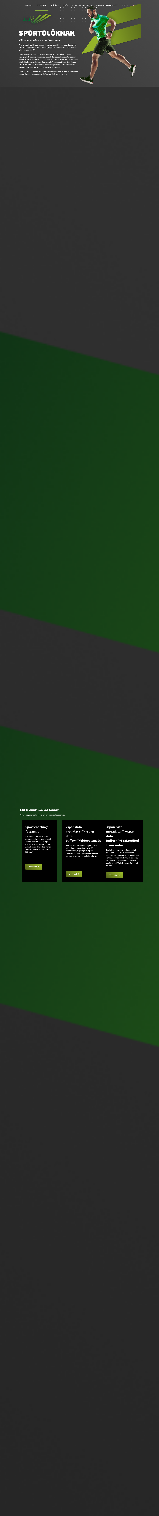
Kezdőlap (28, 5)
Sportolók (41, 5)
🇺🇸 (133, 5)
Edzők (65, 5)
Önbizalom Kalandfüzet (106, 5)
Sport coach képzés (81, 5)
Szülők (54, 5)
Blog (124, 5)
